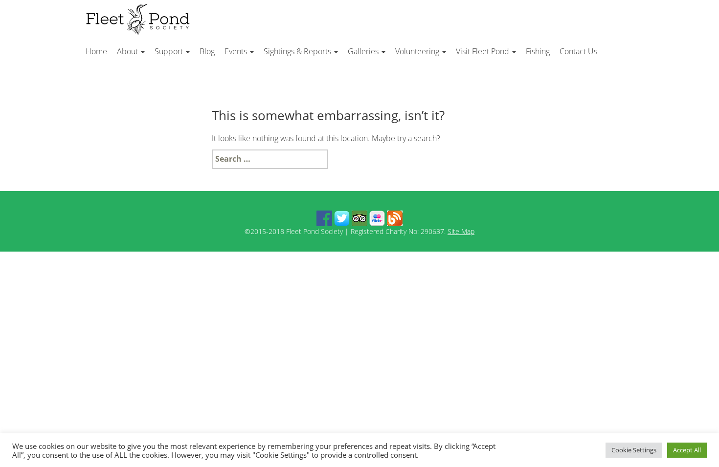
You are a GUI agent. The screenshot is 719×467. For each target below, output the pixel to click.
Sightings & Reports (298, 51)
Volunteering (418, 51)
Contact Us (578, 51)
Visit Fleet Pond (483, 51)
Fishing (538, 51)
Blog (207, 51)
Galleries (364, 51)
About (128, 51)
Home (96, 51)
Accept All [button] (687, 450)
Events (237, 51)
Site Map (461, 231)
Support (170, 51)
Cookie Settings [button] (633, 450)
